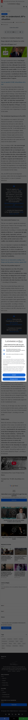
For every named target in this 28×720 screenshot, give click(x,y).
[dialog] (14, 360)
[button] (14, 357)
